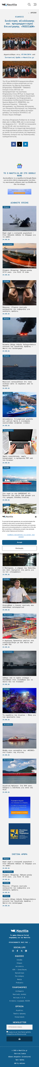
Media (19, 979)
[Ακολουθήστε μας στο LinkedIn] (26, 951)
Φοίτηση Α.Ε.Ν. (19, 997)
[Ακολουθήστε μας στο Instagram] (13, 951)
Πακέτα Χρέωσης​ (19, 1013)
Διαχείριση (26, 1057)
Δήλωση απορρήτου (14, 1057)
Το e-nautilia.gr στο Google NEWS (19, 174)
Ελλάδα (19, 960)
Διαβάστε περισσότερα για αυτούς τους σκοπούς (21, 536)
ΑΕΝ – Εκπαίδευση (19, 969)
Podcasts (19, 982)
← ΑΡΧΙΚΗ (32, 13)
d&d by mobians (19, 1063)
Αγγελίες (19, 1010)
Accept (19, 542)
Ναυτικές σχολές (19, 994)
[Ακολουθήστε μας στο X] (22, 951)
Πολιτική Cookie (19, 1053)
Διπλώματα (19, 991)
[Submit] (19, 1038)
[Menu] (35, 4)
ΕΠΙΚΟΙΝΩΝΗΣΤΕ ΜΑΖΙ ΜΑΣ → (19, 942)
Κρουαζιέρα (19, 973)
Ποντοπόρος (19, 976)
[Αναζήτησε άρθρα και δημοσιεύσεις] (29, 4)
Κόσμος (19, 963)
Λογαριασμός (19, 1017)
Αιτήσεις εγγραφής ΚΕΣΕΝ (19, 1001)
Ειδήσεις (19, 17)
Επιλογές (19, 548)
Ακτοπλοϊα (19, 966)
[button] (36, 517)
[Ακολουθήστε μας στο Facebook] (17, 951)
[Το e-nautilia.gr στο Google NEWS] (19, 166)
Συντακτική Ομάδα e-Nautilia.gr (19, 57)
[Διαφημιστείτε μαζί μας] (19, 191)
